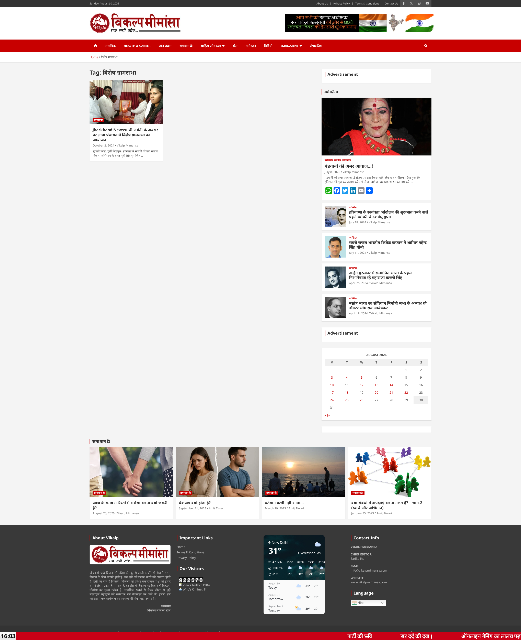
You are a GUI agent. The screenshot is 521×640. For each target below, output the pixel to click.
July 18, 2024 (357, 222)
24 (332, 400)
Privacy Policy (341, 3)
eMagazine (289, 46)
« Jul (328, 415)
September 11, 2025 (192, 508)
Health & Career (137, 46)
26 (361, 400)
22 (406, 392)
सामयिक (110, 46)
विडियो (268, 46)
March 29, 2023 (275, 508)
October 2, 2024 (103, 145)
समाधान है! (186, 46)
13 (376, 385)
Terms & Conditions (367, 3)
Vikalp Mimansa (127, 145)
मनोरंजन (251, 46)
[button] (274, 568)
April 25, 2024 (358, 283)
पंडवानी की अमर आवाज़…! (349, 166)
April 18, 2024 (358, 313)
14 (391, 385)
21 (391, 392)
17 (332, 392)
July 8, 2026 (332, 172)
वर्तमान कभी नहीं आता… (284, 502)
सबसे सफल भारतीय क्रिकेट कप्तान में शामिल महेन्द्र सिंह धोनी (388, 245)
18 (347, 392)
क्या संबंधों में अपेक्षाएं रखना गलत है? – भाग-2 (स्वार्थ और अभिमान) (386, 505)
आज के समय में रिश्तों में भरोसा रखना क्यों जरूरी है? (130, 505)
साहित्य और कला (211, 46)
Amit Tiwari (216, 508)
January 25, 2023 (362, 513)
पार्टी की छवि (305, 636)
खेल (235, 46)
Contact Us (391, 3)
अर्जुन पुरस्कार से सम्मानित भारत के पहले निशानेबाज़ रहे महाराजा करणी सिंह (380, 275)
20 (376, 392)
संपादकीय (316, 46)
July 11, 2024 (357, 252)
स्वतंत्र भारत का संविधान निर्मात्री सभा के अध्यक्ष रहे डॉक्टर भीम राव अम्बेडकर (388, 306)
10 (332, 385)
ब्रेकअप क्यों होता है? (195, 502)
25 (347, 400)
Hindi (361, 603)
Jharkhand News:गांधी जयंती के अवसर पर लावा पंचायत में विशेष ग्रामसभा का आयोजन (125, 134)
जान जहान (165, 46)
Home (181, 547)
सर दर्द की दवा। (362, 636)
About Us (322, 3)
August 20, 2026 (104, 513)
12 (361, 385)
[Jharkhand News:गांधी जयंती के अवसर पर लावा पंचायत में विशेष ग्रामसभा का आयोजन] (126, 102)
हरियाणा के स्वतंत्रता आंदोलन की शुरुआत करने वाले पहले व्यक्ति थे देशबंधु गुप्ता (388, 214)
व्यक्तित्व (331, 92)
